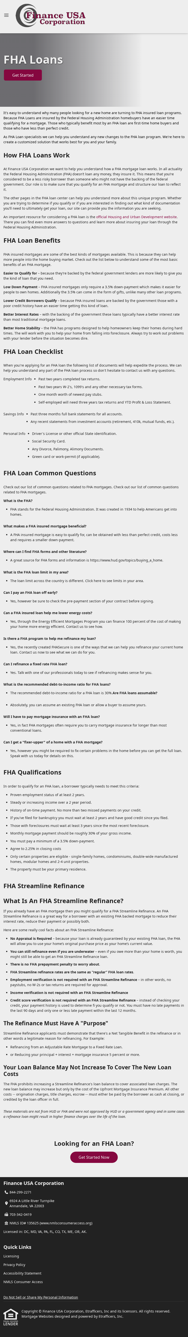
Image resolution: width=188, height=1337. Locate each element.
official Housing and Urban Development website (136, 217)
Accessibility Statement (22, 1273)
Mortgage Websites (38, 1316)
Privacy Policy (14, 1264)
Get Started (23, 75)
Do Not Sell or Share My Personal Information (40, 1297)
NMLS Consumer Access (23, 1281)
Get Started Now (94, 1157)
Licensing (11, 1256)
